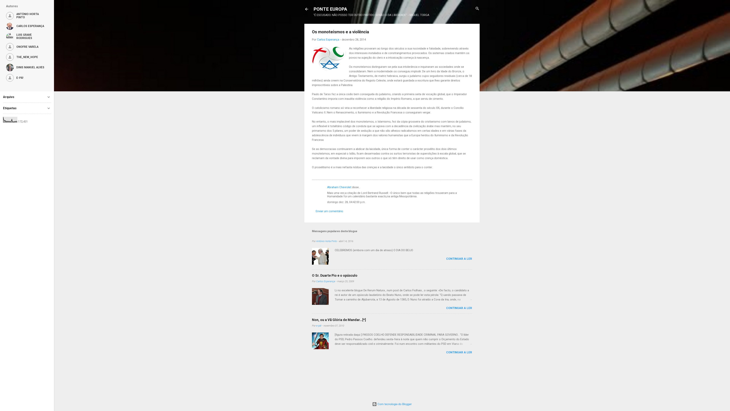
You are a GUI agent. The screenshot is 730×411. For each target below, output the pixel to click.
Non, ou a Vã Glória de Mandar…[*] (339, 320)
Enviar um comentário (329, 211)
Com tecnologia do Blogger (394, 404)
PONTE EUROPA (330, 9)
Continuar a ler (459, 258)
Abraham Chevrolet (339, 187)
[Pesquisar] (477, 9)
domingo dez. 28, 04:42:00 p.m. (346, 202)
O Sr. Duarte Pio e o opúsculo (334, 275)
